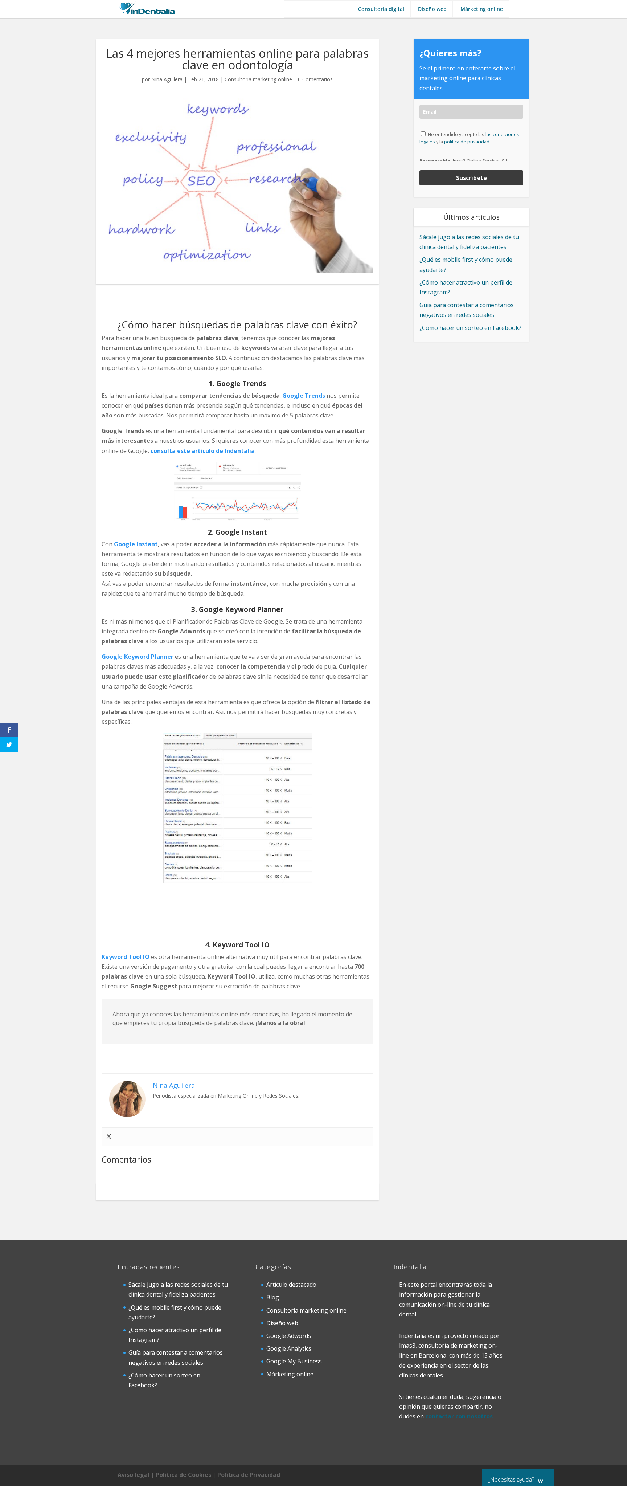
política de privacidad (466, 141)
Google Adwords (288, 1336)
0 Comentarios (315, 79)
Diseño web (432, 9)
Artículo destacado (291, 1285)
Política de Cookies (183, 1475)
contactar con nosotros (459, 1416)
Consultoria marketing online (258, 79)
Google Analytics (288, 1348)
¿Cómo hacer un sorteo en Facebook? (470, 328)
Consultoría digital (381, 9)
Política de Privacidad (248, 1475)
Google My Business (294, 1361)
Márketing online (481, 9)
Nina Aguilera (167, 79)
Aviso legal (133, 1475)
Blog (272, 1297)
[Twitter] (109, 1136)
